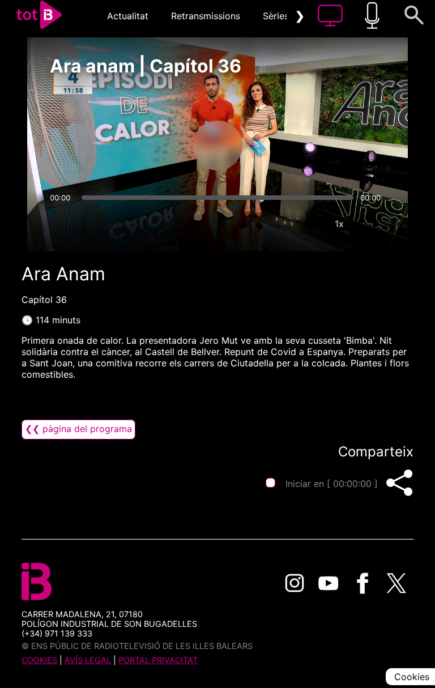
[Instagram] (294, 583)
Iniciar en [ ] (331, 483)
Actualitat (127, 16)
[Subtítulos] (271, 224)
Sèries (276, 16)
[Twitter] (396, 583)
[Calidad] (305, 224)
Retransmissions (205, 16)
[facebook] (362, 583)
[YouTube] (328, 583)
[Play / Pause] (217, 145)
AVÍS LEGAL (88, 660)
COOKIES (39, 660)
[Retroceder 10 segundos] (158, 145)
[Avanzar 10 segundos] (277, 145)
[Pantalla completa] (373, 224)
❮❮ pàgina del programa (78, 428)
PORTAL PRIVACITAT (158, 660)
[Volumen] (62, 224)
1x (339, 223)
